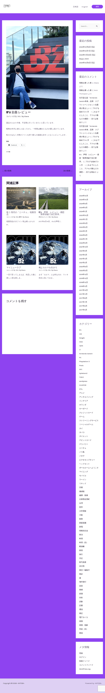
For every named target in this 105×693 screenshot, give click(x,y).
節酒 (81, 594)
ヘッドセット (84, 464)
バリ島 (81, 452)
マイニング (83, 472)
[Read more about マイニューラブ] (21, 250)
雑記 (81, 613)
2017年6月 (83, 306)
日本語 (75, 7)
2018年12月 (83, 282)
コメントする (11, 116)
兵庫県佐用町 (84, 499)
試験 (81, 602)
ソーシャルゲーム (86, 424)
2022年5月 (83, 243)
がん (81, 389)
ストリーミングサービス (88, 420)
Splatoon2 (83, 373)
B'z (19, 116)
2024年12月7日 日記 (87, 51)
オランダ (82, 405)
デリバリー (83, 444)
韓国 (81, 621)
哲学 (20, 217)
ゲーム (81, 417)
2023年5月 (83, 223)
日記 (81, 558)
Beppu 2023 (84, 59)
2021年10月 (83, 247)
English (85, 7)
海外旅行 (82, 582)
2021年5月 (83, 255)
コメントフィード (86, 665)
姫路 (81, 519)
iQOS (81, 346)
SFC (80, 369)
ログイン (82, 657)
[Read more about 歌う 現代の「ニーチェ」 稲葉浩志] (21, 198)
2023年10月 (83, 215)
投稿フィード (84, 661)
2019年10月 (83, 278)
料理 (81, 539)
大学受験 (82, 511)
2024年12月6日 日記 (87, 63)
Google (82, 338)
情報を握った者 (85, 83)
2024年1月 (83, 211)
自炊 (81, 597)
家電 (81, 527)
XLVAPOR (82, 385)
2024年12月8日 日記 (87, 47)
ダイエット (83, 436)
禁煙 (81, 590)
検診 (81, 574)
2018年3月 (83, 286)
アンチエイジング (86, 397)
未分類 (81, 566)
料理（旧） (83, 542)
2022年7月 (83, 239)
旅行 (81, 554)
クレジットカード (86, 413)
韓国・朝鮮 (83, 625)
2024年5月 (83, 207)
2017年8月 (83, 298)
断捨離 (81, 546)
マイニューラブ (13, 267)
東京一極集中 (84, 570)
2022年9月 (83, 235)
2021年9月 (83, 251)
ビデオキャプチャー (87, 460)
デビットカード (85, 440)
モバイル (82, 476)
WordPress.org (84, 669)
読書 (81, 605)
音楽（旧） (83, 629)
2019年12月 (83, 274)
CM (80, 334)
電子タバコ (83, 617)
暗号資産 (82, 562)
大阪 (81, 515)
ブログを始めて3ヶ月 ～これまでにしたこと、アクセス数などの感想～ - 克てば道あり (89, 144)
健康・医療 (83, 495)
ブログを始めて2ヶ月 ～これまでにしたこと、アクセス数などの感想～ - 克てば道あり (89, 115)
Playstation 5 (84, 361)
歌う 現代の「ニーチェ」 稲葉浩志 (21, 213)
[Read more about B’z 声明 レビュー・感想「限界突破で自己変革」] (53, 198)
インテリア (83, 401)
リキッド (82, 483)
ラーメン (82, 479)
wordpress (83, 381)
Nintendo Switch (86, 354)
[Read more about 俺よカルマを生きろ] (53, 250)
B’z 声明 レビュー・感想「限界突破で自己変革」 (51, 213)
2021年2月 (83, 263)
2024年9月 (83, 204)
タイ (81, 428)
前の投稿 (6, 171)
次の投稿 (67, 171)
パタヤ (81, 456)
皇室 (81, 586)
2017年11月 (83, 294)
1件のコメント (43, 217)
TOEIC (81, 377)
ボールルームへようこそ (88, 468)
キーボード (83, 409)
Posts (81, 365)
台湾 (81, 503)
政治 (81, 535)
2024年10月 (83, 200)
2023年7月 (83, 219)
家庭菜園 (82, 523)
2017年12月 (83, 290)
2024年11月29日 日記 (87, 55)
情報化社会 (83, 531)
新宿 (81, 550)
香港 (81, 633)
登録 (81, 653)
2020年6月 (83, 267)
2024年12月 (83, 196)
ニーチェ (82, 448)
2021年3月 (83, 259)
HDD (81, 342)
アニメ (81, 393)
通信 (81, 609)
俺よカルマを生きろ (48, 267)
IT (80, 350)
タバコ (81, 432)
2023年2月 (83, 227)
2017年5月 (83, 310)
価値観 (81, 491)
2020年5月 (83, 270)
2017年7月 (83, 302)
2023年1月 (83, 231)
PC (80, 357)
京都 (81, 487)
